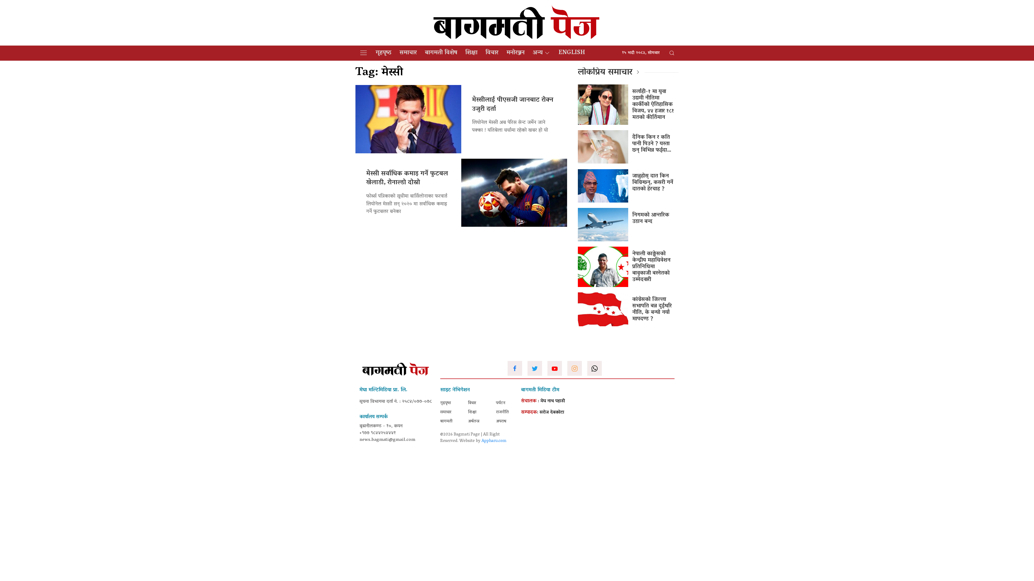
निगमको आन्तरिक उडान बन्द (650, 218)
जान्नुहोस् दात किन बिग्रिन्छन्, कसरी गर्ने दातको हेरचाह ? (652, 182)
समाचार (408, 53)
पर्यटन (500, 403)
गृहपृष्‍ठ (384, 53)
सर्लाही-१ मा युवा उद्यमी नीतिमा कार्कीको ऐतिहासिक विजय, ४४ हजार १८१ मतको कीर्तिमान (653, 105)
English (571, 53)
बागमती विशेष (441, 53)
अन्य (538, 53)
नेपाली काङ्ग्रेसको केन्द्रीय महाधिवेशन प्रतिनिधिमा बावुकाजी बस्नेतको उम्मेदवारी (651, 267)
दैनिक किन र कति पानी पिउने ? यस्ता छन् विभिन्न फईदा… (651, 143)
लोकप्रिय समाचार (605, 73)
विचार (491, 53)
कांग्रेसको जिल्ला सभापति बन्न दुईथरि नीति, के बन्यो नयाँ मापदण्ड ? (652, 309)
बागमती (446, 421)
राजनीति (502, 412)
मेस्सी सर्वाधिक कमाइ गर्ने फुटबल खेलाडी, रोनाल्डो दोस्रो (407, 178)
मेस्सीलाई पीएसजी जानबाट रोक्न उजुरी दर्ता (512, 104)
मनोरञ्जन (515, 53)
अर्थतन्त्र (473, 421)
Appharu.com (493, 441)
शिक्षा (471, 53)
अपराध (501, 421)
